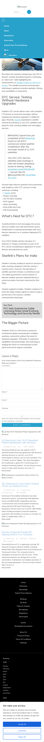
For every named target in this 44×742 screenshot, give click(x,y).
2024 (5, 698)
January (5, 666)
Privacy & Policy (23, 636)
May (4, 677)
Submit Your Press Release (15, 45)
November (6, 693)
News (6, 31)
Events (23, 623)
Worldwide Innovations (23, 626)
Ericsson (23, 538)
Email (4, 400)
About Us (23, 632)
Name (5, 392)
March (5, 671)
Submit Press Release (23, 593)
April (4, 674)
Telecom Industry (23, 606)
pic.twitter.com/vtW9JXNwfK (21, 169)
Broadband (23, 610)
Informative (23, 617)
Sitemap (23, 643)
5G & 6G (23, 602)
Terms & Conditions (23, 639)
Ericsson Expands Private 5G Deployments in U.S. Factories (17, 533)
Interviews (8, 40)
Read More (6, 568)
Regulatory (23, 613)
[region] (22, 722)
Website (5, 408)
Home (6, 26)
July (4, 682)
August (5, 685)
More (6, 50)
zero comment (8, 541)
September (7, 687)
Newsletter (9, 36)
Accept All (22, 724)
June (4, 679)
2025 (5, 662)
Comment (6, 366)
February (6, 669)
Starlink (18, 120)
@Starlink (30, 138)
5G (17, 538)
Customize (22, 731)
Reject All (22, 737)
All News (23, 599)
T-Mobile (6, 193)
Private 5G (32, 538)
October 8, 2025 (8, 538)
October (6, 690)
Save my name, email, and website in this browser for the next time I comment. (21, 419)
